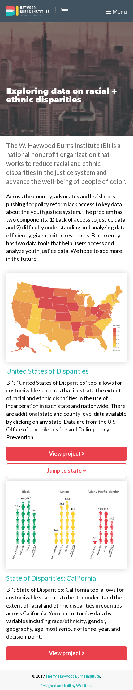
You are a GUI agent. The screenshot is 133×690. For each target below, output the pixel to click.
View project (65, 453)
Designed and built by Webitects (66, 685)
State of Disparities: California (51, 578)
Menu (119, 11)
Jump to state (65, 470)
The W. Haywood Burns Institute (72, 676)
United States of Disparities (47, 371)
